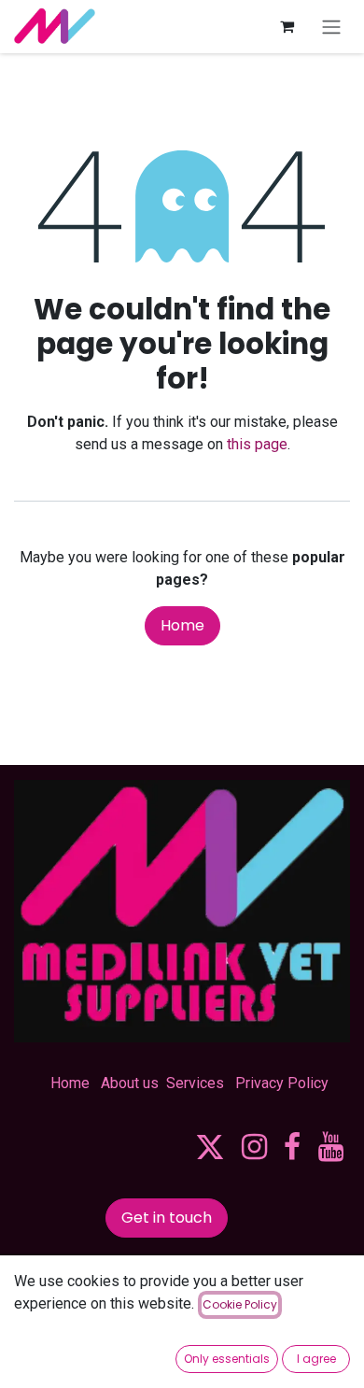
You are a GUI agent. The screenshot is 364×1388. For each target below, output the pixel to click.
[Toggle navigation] (331, 26)
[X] (210, 1147)
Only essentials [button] (227, 1359)
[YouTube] (331, 1147)
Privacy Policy (282, 1083)
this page (257, 444)
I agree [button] (316, 1359)
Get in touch (166, 1217)
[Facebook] (292, 1147)
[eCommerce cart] (286, 26)
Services (195, 1083)
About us (130, 1083)
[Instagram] (254, 1147)
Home (182, 625)
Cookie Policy (240, 1304)
